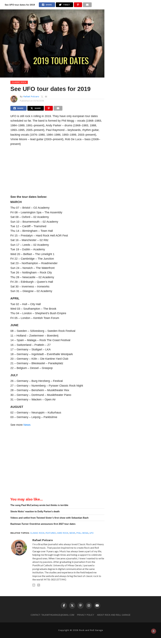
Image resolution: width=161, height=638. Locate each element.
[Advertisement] (57, 171)
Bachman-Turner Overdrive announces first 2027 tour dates (42, 524)
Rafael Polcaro (31, 96)
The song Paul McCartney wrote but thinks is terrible (39, 505)
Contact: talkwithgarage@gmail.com (52, 615)
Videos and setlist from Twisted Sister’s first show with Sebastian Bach (49, 517)
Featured (51, 533)
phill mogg (82, 533)
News (27, 424)
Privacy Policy (85, 615)
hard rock (62, 533)
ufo (91, 533)
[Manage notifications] (153, 631)
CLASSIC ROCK (37, 533)
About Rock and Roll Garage (113, 615)
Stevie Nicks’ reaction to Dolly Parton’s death (35, 511)
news (72, 533)
